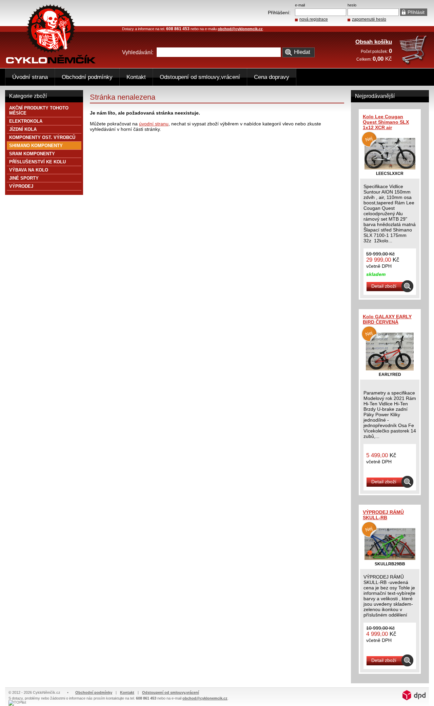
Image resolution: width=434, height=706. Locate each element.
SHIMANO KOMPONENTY (36, 145)
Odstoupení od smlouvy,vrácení (200, 77)
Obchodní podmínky (87, 77)
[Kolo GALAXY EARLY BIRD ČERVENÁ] (390, 368)
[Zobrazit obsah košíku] (414, 64)
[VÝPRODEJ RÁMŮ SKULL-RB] (389, 558)
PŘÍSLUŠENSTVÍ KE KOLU (37, 161)
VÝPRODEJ (21, 186)
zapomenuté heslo (369, 19)
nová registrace (313, 19)
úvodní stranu (154, 123)
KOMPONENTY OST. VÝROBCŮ (42, 137)
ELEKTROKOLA (25, 121)
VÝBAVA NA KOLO (28, 170)
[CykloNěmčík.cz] (51, 62)
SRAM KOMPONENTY (32, 153)
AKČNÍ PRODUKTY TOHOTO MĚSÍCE (38, 110)
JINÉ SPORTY (24, 178)
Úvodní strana (30, 77)
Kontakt (136, 77)
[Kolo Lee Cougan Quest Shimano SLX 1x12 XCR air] (389, 167)
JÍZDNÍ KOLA (23, 129)
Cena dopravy (271, 77)
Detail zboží (383, 286)
